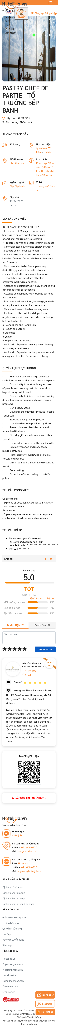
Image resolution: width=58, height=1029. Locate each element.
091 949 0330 (29, 847)
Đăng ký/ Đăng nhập (45, 13)
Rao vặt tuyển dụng (13, 939)
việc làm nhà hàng (11, 1020)
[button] (9, 78)
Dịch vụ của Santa (12, 887)
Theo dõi (30, 671)
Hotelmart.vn (9, 975)
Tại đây (51, 34)
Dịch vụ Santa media (13, 892)
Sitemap (7, 945)
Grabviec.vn (8, 991)
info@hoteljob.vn (27, 851)
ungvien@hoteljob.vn (29, 871)
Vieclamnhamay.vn (12, 969)
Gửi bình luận (45, 649)
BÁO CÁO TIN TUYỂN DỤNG (30, 797)
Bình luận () (15, 625)
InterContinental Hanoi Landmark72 (33, 665)
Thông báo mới (10, 923)
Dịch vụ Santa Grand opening (18, 904)
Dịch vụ (9, 24)
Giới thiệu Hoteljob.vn (14, 917)
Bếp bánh (20, 186)
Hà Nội (47, 152)
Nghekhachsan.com (13, 980)
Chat (27, 675)
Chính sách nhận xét (44, 598)
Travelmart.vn (10, 986)
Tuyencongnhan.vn (12, 964)
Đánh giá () (42, 625)
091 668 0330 (29, 867)
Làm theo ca (17, 163)
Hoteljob (17, 835)
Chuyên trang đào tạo (53, 24)
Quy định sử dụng (12, 928)
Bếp (12, 186)
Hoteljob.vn (8, 958)
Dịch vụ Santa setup (13, 898)
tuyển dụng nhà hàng (31, 1020)
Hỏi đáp (6, 934)
